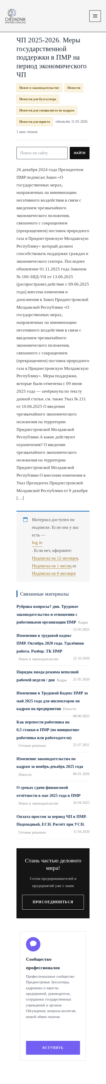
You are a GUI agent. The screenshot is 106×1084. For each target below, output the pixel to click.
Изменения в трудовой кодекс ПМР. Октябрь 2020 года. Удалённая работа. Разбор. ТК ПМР (50, 643)
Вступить (52, 1048)
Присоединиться (53, 902)
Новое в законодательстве (39, 88)
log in (37, 542)
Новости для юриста (34, 122)
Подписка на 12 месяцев (55, 558)
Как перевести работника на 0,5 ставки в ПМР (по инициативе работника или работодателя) (47, 730)
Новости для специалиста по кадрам (46, 110)
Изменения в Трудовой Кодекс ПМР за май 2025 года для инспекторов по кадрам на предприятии (52, 701)
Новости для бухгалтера (37, 99)
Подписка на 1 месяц (52, 565)
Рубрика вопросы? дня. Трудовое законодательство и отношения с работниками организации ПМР (47, 614)
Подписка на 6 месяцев (54, 573)
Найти (79, 153)
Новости (73, 88)
